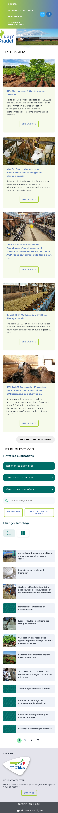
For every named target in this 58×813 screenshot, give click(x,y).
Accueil (12, 4)
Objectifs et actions (20, 10)
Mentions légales (34, 810)
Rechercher (13, 511)
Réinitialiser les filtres (39, 512)
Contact (29, 793)
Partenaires (15, 16)
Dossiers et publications (16, 23)
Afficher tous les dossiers (36, 439)
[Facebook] (49, 14)
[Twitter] (42, 14)
